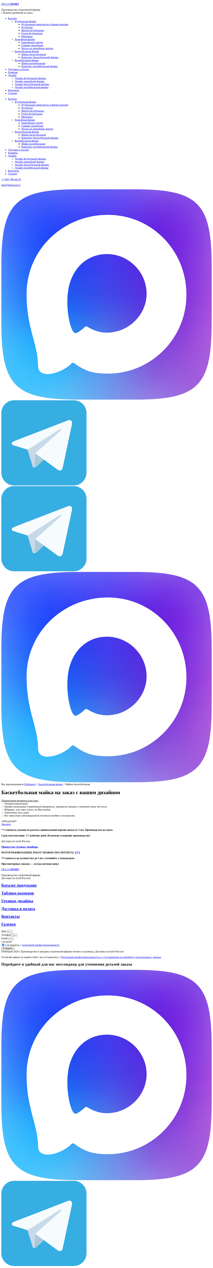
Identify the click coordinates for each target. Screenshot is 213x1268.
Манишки (27, 36)
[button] (9, 821)
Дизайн (12, 75)
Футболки (27, 27)
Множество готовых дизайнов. (19, 846)
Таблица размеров (17, 893)
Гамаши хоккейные (32, 45)
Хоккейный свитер (32, 42)
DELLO (10, 4)
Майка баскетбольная (33, 54)
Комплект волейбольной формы (39, 66)
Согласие (6, 941)
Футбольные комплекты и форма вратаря (44, 24)
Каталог (12, 18)
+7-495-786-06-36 (11, 179)
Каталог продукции (19, 885)
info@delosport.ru (10, 185)
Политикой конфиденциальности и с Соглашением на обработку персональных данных (111, 957)
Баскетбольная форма (27, 51)
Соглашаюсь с (32, 945)
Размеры (13, 72)
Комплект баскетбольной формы (39, 57)
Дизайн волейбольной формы (31, 87)
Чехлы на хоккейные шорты (37, 48)
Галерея (12, 93)
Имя (4, 931)
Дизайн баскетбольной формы (32, 84)
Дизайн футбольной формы (30, 78)
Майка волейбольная (33, 63)
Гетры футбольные (32, 33)
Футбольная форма (25, 21)
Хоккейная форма (25, 39)
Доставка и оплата (18, 69)
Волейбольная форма (27, 60)
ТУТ (77, 852)
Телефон (6, 934)
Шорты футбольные (32, 30)
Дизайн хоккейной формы (29, 81)
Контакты (13, 90)
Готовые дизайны (17, 901)
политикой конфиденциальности (40, 945)
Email (4, 938)
